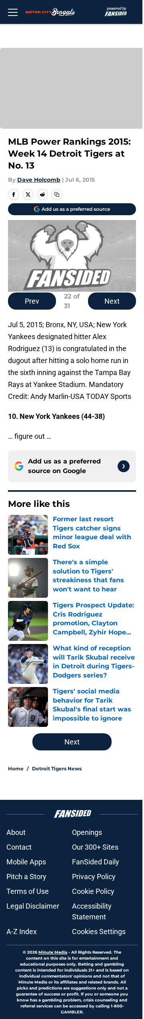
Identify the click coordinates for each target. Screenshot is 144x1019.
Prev (32, 301)
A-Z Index (21, 931)
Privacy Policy (94, 876)
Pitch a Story (26, 876)
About (16, 832)
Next (112, 301)
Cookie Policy (93, 891)
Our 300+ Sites (95, 847)
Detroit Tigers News (57, 769)
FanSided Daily (95, 862)
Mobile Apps (26, 862)
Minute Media (52, 952)
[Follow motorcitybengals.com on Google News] (124, 466)
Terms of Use (27, 891)
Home (16, 769)
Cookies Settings (99, 931)
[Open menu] (13, 12)
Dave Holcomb (38, 179)
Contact (19, 847)
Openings (87, 832)
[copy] (56, 194)
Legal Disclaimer (32, 906)
